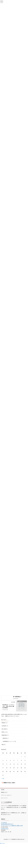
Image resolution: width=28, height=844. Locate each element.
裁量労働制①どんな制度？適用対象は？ (18, 695)
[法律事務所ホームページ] (21, 703)
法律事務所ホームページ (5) (9, 741)
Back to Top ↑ (2, 843)
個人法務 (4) (4, 729)
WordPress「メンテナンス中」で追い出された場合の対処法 (8, 706)
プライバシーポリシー (6, 795)
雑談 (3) (3, 744)
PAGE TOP (25, 817)
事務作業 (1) (6, 738)
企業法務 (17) (5, 726)
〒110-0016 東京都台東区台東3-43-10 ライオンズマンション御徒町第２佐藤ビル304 (12, 824)
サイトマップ (4, 798)
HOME (2, 789)
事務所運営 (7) (5, 735)
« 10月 (2, 778)
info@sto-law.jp (4, 828)
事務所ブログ (4, 792)
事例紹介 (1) (4, 722)
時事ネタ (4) (4, 732)
